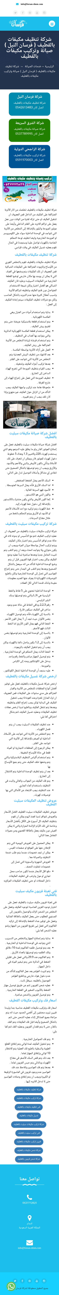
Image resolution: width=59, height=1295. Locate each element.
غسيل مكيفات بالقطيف (28, 1116)
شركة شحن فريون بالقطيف (28, 1159)
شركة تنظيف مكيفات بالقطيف (29, 1090)
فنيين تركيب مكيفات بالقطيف (29, 1142)
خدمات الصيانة (32, 66)
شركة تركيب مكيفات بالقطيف (29, 1098)
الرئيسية (49, 66)
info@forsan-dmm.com (32, 4)
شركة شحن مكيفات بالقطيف (29, 1150)
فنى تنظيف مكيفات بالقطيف (28, 1107)
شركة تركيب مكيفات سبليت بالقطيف (29, 1124)
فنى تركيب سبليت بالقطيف (29, 1133)
